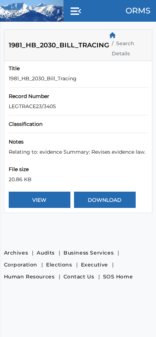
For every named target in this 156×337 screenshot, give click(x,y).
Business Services (88, 252)
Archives (16, 252)
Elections (59, 264)
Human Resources (29, 276)
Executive (94, 264)
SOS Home (118, 276)
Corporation (21, 264)
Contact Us (78, 276)
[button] (74, 12)
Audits (46, 252)
